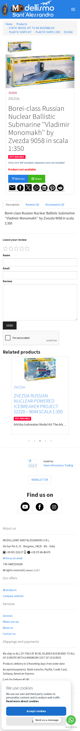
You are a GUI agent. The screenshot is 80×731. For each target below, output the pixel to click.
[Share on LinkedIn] (44, 188)
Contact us (9, 633)
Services (8, 616)
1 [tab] (29, 441)
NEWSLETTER (39, 479)
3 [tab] (40, 441)
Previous (5, 397)
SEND (9, 325)
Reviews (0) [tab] (32, 204)
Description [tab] (12, 204)
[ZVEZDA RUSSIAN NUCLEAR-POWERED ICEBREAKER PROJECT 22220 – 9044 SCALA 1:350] (40, 369)
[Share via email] (12, 188)
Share (38, 179)
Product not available (22, 169)
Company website (13, 596)
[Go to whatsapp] (71, 720)
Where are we (11, 622)
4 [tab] (45, 441)
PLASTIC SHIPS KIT (20, 32)
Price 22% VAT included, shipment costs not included (36, 162)
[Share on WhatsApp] (36, 188)
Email (6, 268)
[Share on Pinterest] (52, 188)
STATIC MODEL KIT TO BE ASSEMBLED (32, 28)
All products (10, 590)
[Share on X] (28, 188)
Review (7, 281)
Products (21, 24)
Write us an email (12, 558)
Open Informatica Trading (58, 465)
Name (6, 255)
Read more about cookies (22, 701)
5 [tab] (51, 441)
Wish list (20, 179)
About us (8, 628)
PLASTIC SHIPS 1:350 (48, 32)
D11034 (68, 32)
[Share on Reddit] (60, 188)
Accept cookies (36, 711)
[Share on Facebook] (20, 188)
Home (9, 24)
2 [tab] (34, 441)
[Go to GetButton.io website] (71, 727)
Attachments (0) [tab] (54, 204)
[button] (11, 71)
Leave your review (15, 239)
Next (74, 397)
